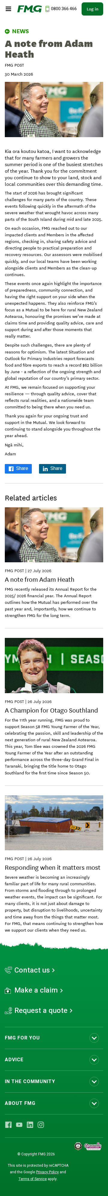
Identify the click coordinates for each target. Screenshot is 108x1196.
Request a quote (41, 1011)
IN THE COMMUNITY (30, 1081)
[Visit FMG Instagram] (40, 1125)
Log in (92, 9)
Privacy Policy (47, 1172)
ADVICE (14, 1059)
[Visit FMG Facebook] (8, 1125)
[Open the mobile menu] (8, 9)
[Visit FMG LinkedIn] (30, 1125)
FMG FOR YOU (22, 1038)
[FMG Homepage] (29, 9)
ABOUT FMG (20, 1103)
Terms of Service (33, 1179)
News (20, 31)
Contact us (32, 970)
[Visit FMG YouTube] (19, 1125)
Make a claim (36, 990)
